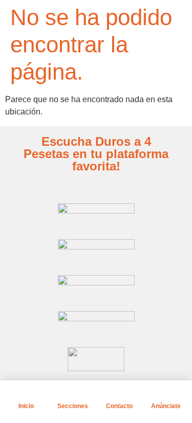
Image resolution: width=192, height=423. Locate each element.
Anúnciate (166, 406)
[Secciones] (73, 393)
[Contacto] (119, 393)
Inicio (26, 406)
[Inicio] (26, 393)
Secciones (72, 406)
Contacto (119, 406)
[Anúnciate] (166, 393)
